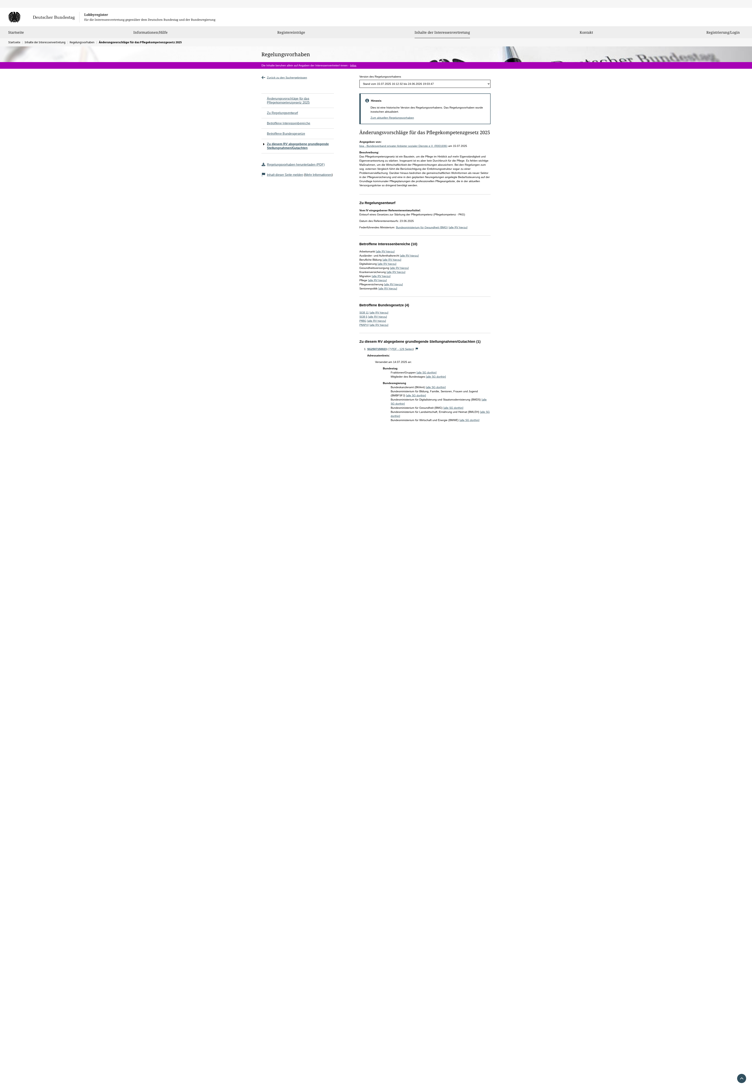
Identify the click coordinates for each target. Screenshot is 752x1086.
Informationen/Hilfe (150, 32)
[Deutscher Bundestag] (43, 17)
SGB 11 (364, 312)
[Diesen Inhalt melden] (417, 349)
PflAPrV (364, 324)
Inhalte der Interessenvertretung (442, 32)
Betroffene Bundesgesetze (286, 133)
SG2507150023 (377, 349)
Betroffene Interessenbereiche (288, 123)
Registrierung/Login (723, 32)
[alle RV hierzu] (458, 227)
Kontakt (586, 32)
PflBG (362, 320)
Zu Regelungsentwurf (282, 113)
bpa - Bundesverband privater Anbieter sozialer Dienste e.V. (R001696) (403, 145)
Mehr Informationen (318, 174)
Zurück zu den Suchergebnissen (287, 77)
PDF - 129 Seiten (402, 349)
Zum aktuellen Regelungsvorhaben (392, 117)
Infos (353, 65)
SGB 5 (363, 316)
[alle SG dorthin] (427, 372)
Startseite (16, 32)
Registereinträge (291, 32)
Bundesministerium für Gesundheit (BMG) (422, 227)
